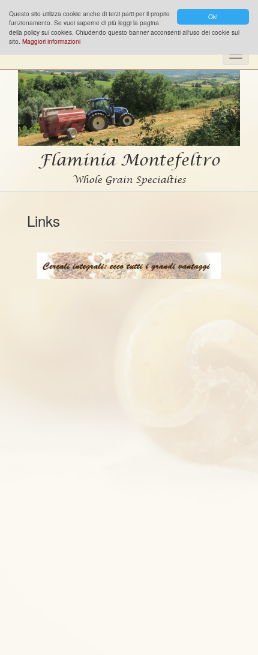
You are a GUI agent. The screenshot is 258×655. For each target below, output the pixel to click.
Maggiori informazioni (51, 41)
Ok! (213, 16)
